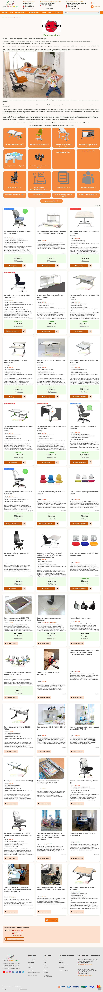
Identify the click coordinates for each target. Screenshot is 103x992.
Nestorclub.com (23, 989)
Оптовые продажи (29, 2)
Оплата (61, 960)
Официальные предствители (48, 975)
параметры (10, 17)
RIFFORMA (49, 844)
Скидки (43, 12)
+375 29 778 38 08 (29, 7)
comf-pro (11, 237)
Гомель (45, 970)
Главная (5, 17)
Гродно (46, 965)
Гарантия (61, 967)
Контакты (31, 962)
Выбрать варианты (13, 331)
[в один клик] (24, 265)
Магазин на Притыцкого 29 (76, 2)
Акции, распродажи (64, 970)
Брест (45, 962)
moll (15, 897)
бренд (16, 17)
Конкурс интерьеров (34, 972)
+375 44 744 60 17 (72, 5)
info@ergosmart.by (29, 8)
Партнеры (31, 970)
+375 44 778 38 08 (46, 5)
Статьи (30, 967)
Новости (30, 965)
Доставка (61, 962)
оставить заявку (11, 643)
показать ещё (52, 920)
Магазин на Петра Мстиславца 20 (50, 2)
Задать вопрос (32, 975)
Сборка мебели (63, 965)
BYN (93, 3)
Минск (45, 960)
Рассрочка (58, 12)
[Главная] (10, 7)
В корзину (14, 266)
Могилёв (46, 972)
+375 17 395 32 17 (29, 5)
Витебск (46, 967)
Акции (50, 12)
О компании (31, 960)
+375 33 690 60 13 (71, 7)
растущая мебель (51, 622)
